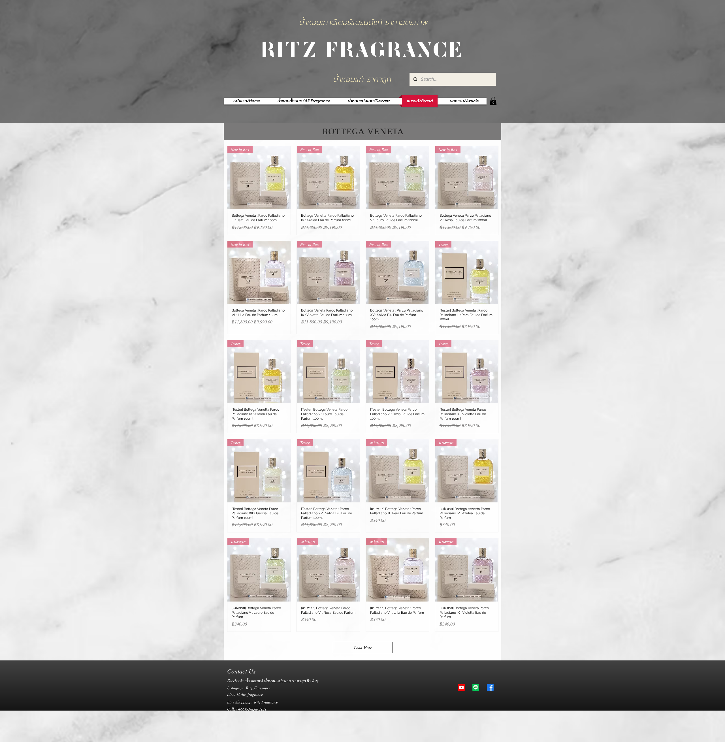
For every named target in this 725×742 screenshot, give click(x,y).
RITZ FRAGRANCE (362, 48)
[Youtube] (461, 687)
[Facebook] (490, 687)
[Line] (475, 687)
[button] (493, 101)
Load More (363, 647)
